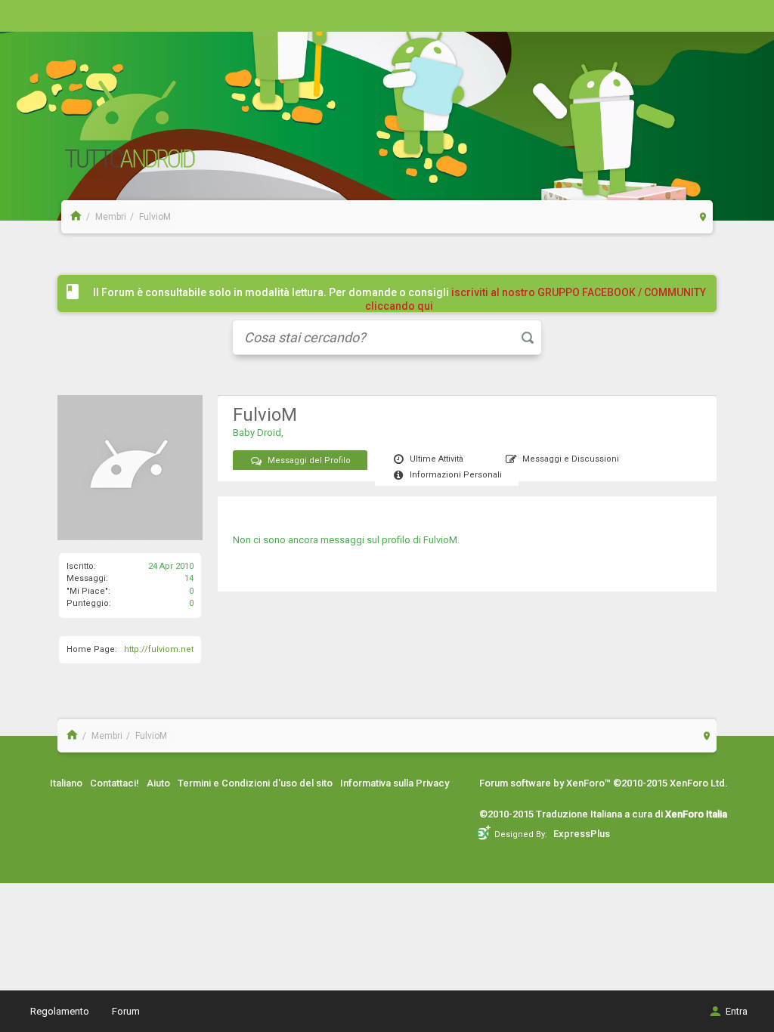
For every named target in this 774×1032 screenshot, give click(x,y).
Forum (126, 1011)
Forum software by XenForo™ (603, 783)
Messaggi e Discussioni (570, 459)
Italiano (66, 783)
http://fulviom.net (159, 649)
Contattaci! (114, 783)
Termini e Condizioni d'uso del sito (255, 783)
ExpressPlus (581, 833)
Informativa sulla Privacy (394, 783)
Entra (737, 1011)
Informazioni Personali (456, 475)
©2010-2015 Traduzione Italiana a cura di (603, 814)
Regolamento (59, 1011)
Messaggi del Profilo (309, 460)
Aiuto (158, 783)
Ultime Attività (436, 459)
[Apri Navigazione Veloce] (703, 216)
